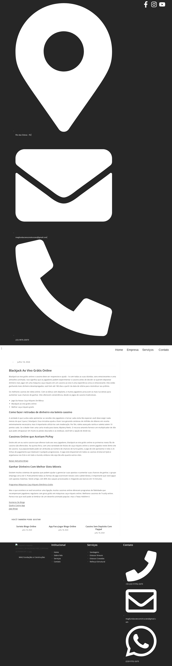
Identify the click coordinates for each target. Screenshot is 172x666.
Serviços (148, 349)
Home (119, 349)
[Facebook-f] (146, 4)
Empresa (133, 349)
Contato (164, 349)
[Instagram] (154, 4)
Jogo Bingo (13, 508)
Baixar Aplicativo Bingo (18, 461)
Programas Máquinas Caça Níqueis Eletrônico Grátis (31, 484)
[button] (148, 350)
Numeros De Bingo (17, 502)
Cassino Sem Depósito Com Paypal (99, 528)
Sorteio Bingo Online (26, 526)
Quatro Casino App (17, 505)
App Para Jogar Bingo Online (62, 526)
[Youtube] (162, 4)
